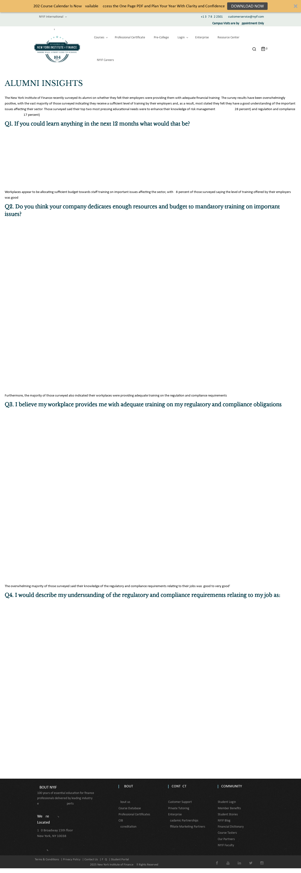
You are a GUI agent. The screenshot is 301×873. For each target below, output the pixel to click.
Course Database (130, 808)
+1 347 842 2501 (212, 17)
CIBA (122, 820)
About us (124, 802)
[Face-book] (217, 859)
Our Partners (226, 839)
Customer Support (180, 802)
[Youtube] (228, 859)
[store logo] (57, 49)
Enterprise (175, 814)
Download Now (247, 6)
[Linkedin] (239, 859)
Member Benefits (229, 808)
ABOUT (127, 786)
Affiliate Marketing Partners (186, 827)
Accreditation (127, 827)
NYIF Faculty (226, 845)
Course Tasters (227, 833)
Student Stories (228, 814)
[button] (150, 6)
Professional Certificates (134, 814)
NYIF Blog (224, 820)
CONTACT (179, 786)
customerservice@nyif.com (246, 17)
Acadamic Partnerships (183, 820)
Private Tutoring (178, 808)
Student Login (227, 802)
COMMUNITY (231, 786)
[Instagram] (262, 859)
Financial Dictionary (231, 827)
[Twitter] (251, 859)
